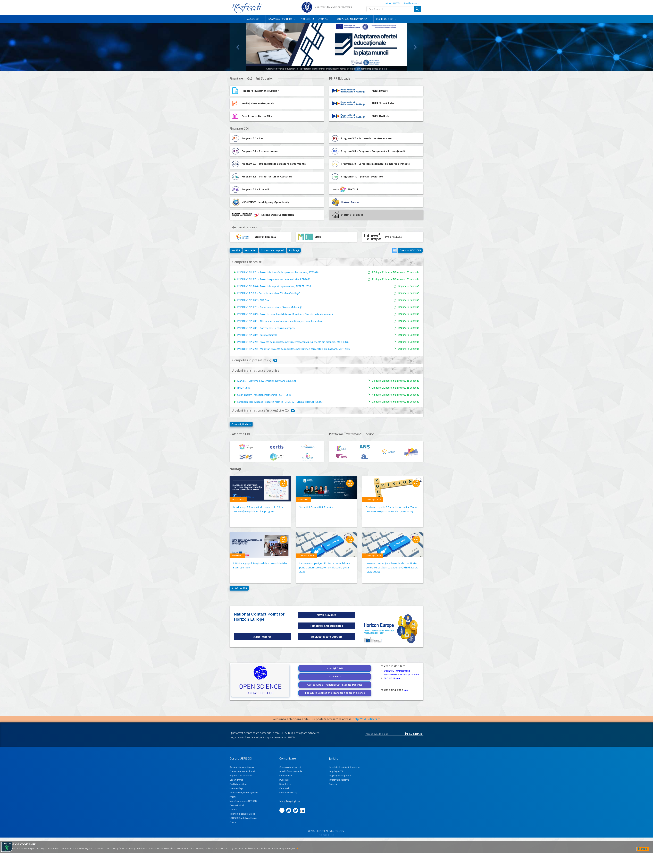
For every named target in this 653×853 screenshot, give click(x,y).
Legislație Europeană (340, 775)
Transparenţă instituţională (244, 792)
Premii (233, 796)
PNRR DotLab (380, 116)
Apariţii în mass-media (290, 771)
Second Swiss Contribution (277, 214)
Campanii (284, 788)
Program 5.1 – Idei (252, 138)
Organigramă (236, 779)
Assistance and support (326, 636)
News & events (326, 614)
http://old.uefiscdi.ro (367, 719)
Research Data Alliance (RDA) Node (402, 674)
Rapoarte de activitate (241, 775)
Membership (236, 788)
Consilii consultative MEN (256, 116)
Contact (234, 822)
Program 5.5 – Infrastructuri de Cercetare (266, 176)
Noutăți (235, 250)
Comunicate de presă (272, 250)
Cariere (233, 809)
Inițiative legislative (339, 779)
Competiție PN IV (373, 499)
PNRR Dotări (380, 90)
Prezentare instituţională (242, 771)
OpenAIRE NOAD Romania (397, 670)
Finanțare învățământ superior (260, 90)
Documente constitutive (242, 767)
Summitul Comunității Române (316, 507)
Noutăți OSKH (335, 668)
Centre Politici (237, 805)
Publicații (294, 250)
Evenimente (285, 775)
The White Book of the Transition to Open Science (335, 692)
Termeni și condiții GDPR (242, 813)
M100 (318, 236)
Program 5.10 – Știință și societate (362, 176)
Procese (333, 784)
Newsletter (250, 250)
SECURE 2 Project (393, 678)
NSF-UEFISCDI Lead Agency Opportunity (265, 202)
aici (406, 690)
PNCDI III (353, 189)
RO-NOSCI (335, 676)
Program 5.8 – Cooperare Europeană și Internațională (373, 151)
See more (262, 637)
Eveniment (303, 499)
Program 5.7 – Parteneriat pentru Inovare (366, 138)
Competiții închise (241, 424)
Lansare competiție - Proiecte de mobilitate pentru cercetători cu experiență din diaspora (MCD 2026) (392, 567)
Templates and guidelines (326, 625)
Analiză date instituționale (257, 103)
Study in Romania (265, 236)
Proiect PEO (238, 499)
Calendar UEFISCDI (410, 250)
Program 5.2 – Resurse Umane (259, 151)
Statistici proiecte (352, 214)
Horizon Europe (350, 202)
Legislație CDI (336, 771)
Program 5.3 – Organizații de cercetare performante (273, 163)
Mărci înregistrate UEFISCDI (243, 801)
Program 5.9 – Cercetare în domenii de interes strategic (375, 163)
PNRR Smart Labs (383, 103)
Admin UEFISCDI (393, 3)
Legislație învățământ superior (344, 767)
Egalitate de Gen (238, 784)
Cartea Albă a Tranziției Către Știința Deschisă (334, 684)
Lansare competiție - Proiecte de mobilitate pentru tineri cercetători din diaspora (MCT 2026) (324, 567)
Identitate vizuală (288, 792)
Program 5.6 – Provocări (255, 189)
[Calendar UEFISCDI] (394, 250)
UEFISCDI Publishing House (243, 818)
